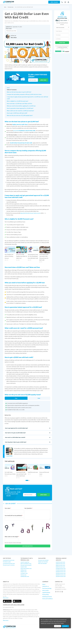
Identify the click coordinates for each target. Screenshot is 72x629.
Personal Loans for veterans (9, 565)
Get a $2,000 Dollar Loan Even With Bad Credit (24, 7)
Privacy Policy (60, 47)
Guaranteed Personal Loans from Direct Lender (8, 561)
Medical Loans (24, 571)
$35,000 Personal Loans (61, 576)
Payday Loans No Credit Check (20, 124)
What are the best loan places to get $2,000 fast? (19, 92)
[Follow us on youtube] (62, 591)
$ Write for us (45, 586)
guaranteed (16, 130)
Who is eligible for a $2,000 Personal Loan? (17, 101)
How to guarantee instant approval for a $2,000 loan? (20, 108)
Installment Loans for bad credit (27, 130)
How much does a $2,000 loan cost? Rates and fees (19, 103)
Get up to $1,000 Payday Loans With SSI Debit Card (21, 256)
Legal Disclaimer (46, 592)
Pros (16, 398)
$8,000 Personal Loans (60, 565)
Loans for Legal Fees (25, 562)
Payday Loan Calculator (43, 561)
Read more (57, 626)
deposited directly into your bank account (30, 213)
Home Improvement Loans (26, 568)
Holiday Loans (23, 570)
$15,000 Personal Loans (61, 570)
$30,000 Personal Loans (61, 574)
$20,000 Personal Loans (61, 571)
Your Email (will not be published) (13, 515)
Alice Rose (14, 37)
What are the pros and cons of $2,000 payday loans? (20, 115)
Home (5, 7)
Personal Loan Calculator (43, 560)
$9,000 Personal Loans (60, 566)
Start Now (62, 42)
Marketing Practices (47, 596)
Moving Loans (23, 574)
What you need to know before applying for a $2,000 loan (21, 106)
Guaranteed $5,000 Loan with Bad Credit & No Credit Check (21, 474)
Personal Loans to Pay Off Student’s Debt (26, 566)
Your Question (28, 508)
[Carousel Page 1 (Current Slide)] (27, 480)
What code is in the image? (12, 536)
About (43, 584)
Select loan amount (33, 80)
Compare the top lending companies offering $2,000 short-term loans (24, 94)
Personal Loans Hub (11, 30)
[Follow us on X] (60, 591)
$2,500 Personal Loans (60, 562)
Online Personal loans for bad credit (23, 143)
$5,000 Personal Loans (60, 563)
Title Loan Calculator (42, 563)
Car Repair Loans (24, 573)
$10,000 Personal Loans (61, 568)
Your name (8, 508)
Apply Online (54, 2)
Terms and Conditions (47, 598)
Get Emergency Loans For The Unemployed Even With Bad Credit (33, 256)
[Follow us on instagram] (56, 591)
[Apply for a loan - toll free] (62, 2)
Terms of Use (65, 47)
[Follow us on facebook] (58, 591)
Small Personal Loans (33, 472)
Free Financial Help (46, 588)
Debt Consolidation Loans (26, 563)
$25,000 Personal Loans (61, 573)
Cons (39, 398)
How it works (45, 590)
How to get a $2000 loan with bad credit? (17, 113)
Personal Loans (10, 7)
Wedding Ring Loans (25, 576)
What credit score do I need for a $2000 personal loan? (20, 110)
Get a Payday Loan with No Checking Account (9, 256)
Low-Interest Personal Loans (9, 563)
